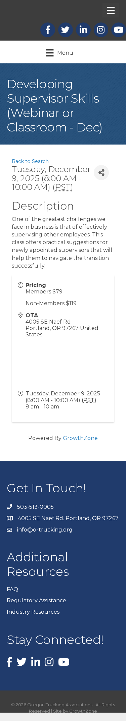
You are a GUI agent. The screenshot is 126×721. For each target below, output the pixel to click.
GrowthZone (80, 438)
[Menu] (110, 10)
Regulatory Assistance (36, 600)
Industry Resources (33, 612)
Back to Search (30, 161)
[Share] (101, 172)
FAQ (12, 589)
